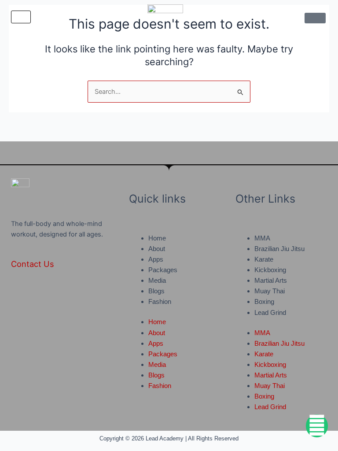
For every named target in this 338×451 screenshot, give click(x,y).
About (156, 248)
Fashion (159, 301)
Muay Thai (269, 291)
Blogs (156, 291)
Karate (263, 259)
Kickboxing (270, 270)
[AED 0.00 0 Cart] (315, 18)
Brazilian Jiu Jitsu (279, 248)
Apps (155, 259)
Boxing (264, 301)
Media (157, 280)
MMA (262, 238)
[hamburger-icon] (21, 17)
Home (157, 238)
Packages (162, 270)
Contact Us (32, 264)
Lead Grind (270, 312)
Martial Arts (270, 280)
